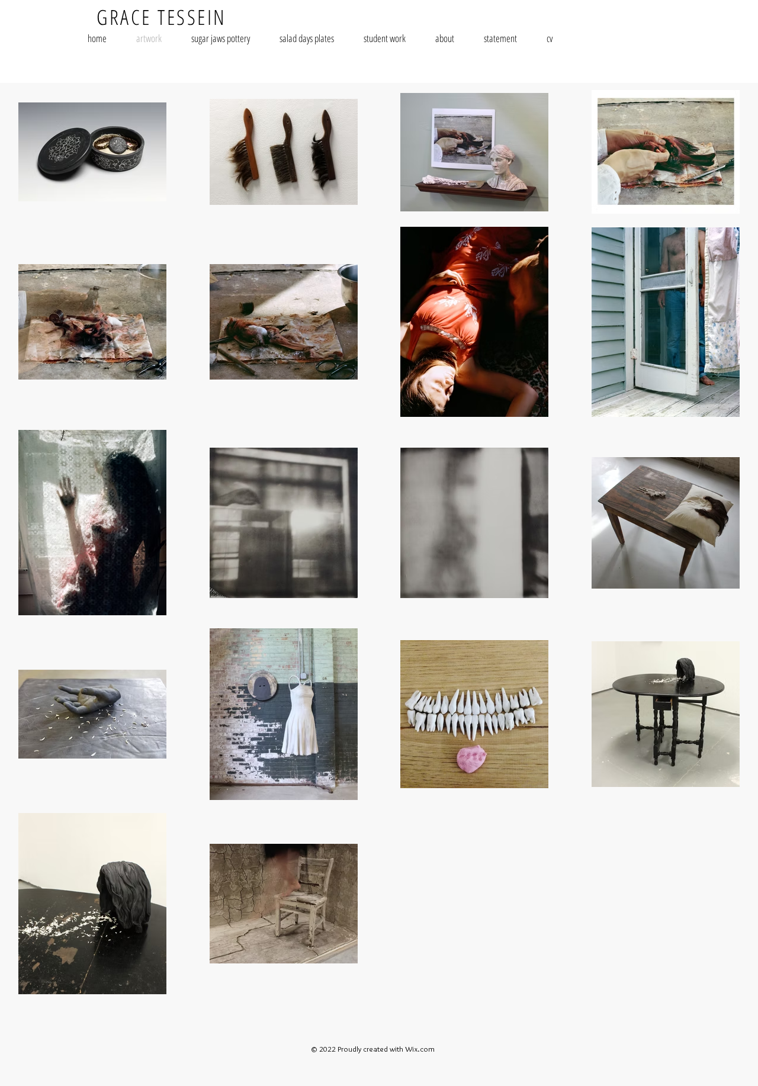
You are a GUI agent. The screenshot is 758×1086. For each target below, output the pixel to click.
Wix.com (420, 1048)
